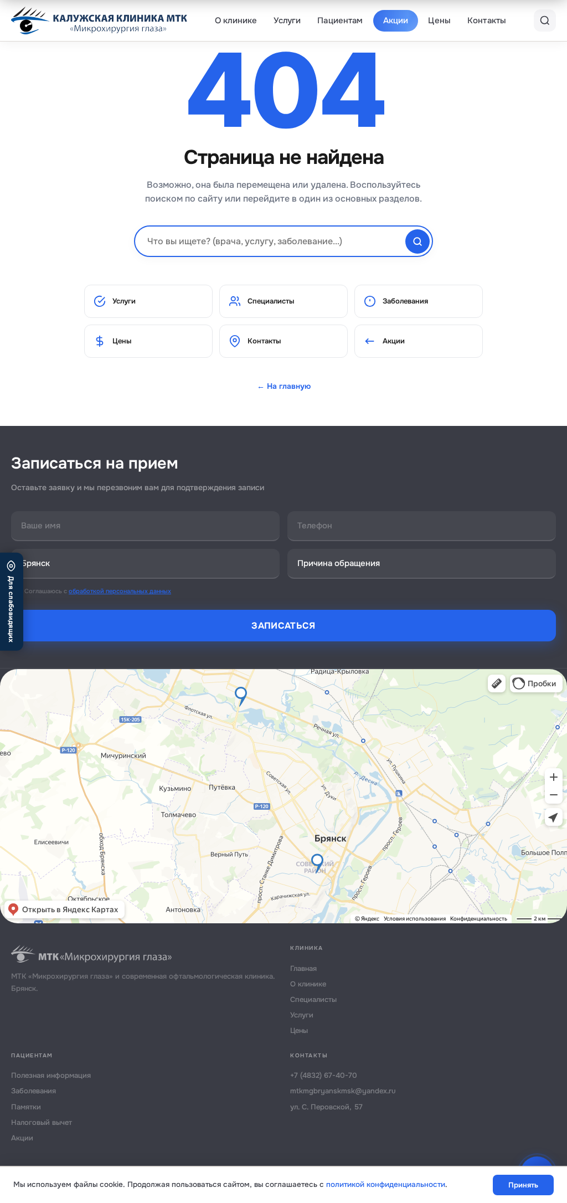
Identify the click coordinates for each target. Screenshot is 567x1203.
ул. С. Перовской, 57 (326, 1107)
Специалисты (271, 301)
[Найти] (417, 241)
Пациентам (340, 20)
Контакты (486, 20)
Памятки (26, 1107)
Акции (396, 20)
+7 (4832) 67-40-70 (323, 1075)
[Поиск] (545, 20)
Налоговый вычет (41, 1122)
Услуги (287, 20)
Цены (439, 20)
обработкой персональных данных (120, 591)
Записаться (283, 625)
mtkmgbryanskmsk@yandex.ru (343, 1091)
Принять (523, 1185)
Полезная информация (51, 1075)
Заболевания (405, 301)
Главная (303, 968)
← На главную (284, 386)
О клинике (236, 20)
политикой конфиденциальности (385, 1184)
